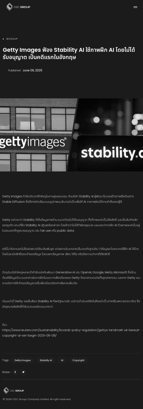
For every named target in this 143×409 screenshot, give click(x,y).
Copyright (78, 360)
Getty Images (23, 360)
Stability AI (46, 360)
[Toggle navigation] (135, 7)
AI (62, 360)
